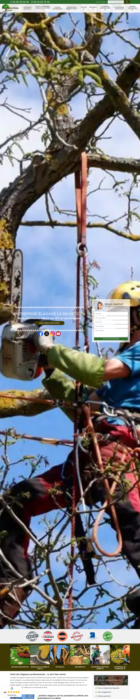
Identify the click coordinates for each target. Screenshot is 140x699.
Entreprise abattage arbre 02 (105, 8)
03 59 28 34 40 (21, 2)
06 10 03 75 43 (41, 2)
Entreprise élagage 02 (27, 8)
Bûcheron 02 (93, 8)
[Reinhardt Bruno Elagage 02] (10, 8)
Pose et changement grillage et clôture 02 (43, 8)
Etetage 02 (83, 8)
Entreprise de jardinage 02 (119, 8)
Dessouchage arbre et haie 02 (71, 8)
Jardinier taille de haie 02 (132, 8)
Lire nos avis (11, 695)
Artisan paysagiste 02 (57, 8)
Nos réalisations (49, 323)
